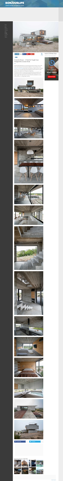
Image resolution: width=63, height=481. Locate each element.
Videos (6, 37)
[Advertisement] (31, 14)
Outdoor (6, 30)
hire (15, 63)
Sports (6, 35)
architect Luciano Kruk (18, 68)
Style (6, 31)
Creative (6, 34)
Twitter (37, 441)
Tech (5, 26)
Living (6, 33)
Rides (6, 27)
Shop (6, 24)
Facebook (21, 441)
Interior (6, 28)
